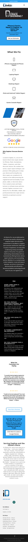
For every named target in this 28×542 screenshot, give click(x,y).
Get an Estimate (13, 38)
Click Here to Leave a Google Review (14, 433)
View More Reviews (14, 409)
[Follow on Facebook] (14, 502)
